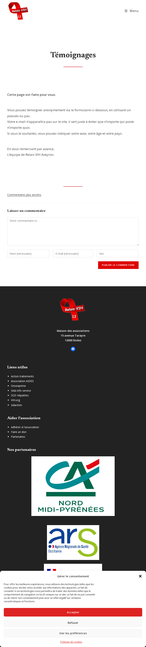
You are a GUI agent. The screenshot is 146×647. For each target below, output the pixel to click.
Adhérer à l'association (25, 427)
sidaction (16, 405)
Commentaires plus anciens (24, 195)
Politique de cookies (71, 642)
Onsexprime (18, 386)
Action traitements (22, 376)
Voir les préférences (73, 633)
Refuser (73, 623)
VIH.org (15, 400)
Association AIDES (22, 381)
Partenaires (18, 436)
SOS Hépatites (20, 395)
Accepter (73, 612)
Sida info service (21, 390)
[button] (140, 576)
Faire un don (18, 432)
